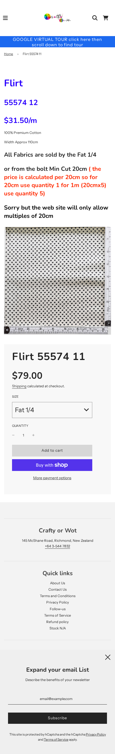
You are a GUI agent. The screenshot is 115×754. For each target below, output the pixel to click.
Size (15, 397)
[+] (33, 435)
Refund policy (57, 622)
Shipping (19, 386)
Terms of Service (57, 615)
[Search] (95, 18)
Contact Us (57, 589)
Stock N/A (57, 628)
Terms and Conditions (57, 596)
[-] (13, 435)
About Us (57, 583)
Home (8, 54)
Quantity (20, 426)
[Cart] (105, 18)
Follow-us (58, 609)
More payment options (52, 477)
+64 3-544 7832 (57, 546)
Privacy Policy (57, 602)
